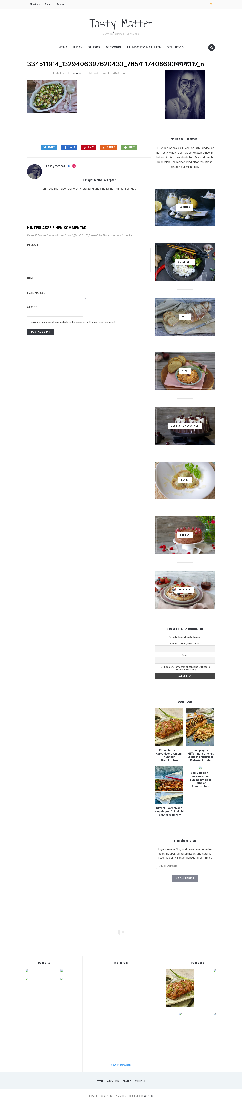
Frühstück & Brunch (144, 47)
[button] (52, 96)
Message (32, 244)
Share (71, 147)
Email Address (36, 292)
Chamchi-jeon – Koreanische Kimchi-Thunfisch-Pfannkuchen (169, 755)
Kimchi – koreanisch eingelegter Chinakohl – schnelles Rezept (169, 811)
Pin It (91, 147)
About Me (35, 4)
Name (30, 278)
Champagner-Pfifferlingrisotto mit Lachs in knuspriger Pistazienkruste (200, 755)
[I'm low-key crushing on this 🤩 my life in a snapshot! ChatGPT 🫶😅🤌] (120, 1002)
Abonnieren (185, 878)
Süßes (94, 47)
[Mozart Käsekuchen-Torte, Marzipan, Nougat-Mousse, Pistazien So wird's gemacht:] (120, 1047)
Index (77, 47)
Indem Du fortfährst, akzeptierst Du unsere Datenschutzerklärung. (186, 668)
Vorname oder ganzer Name (184, 643)
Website (32, 307)
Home (63, 47)
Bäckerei (113, 47)
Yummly (111, 147)
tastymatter (75, 73)
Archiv (48, 4)
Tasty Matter (121, 23)
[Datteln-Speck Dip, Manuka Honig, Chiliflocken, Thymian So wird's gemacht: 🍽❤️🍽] (143, 1024)
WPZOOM (149, 1096)
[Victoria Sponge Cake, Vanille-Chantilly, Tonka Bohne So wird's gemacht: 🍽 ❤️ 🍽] (143, 1047)
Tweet (51, 147)
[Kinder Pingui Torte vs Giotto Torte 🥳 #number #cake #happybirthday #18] (98, 1047)
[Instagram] (74, 166)
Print (132, 147)
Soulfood (175, 47)
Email (185, 655)
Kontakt (60, 4)
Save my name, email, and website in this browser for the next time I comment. (73, 322)
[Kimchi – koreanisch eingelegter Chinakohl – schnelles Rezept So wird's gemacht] (120, 979)
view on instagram (121, 1064)
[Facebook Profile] (69, 166)
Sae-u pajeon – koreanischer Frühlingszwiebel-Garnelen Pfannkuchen (200, 779)
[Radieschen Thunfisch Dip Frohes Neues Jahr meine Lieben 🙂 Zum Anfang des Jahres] (143, 1002)
